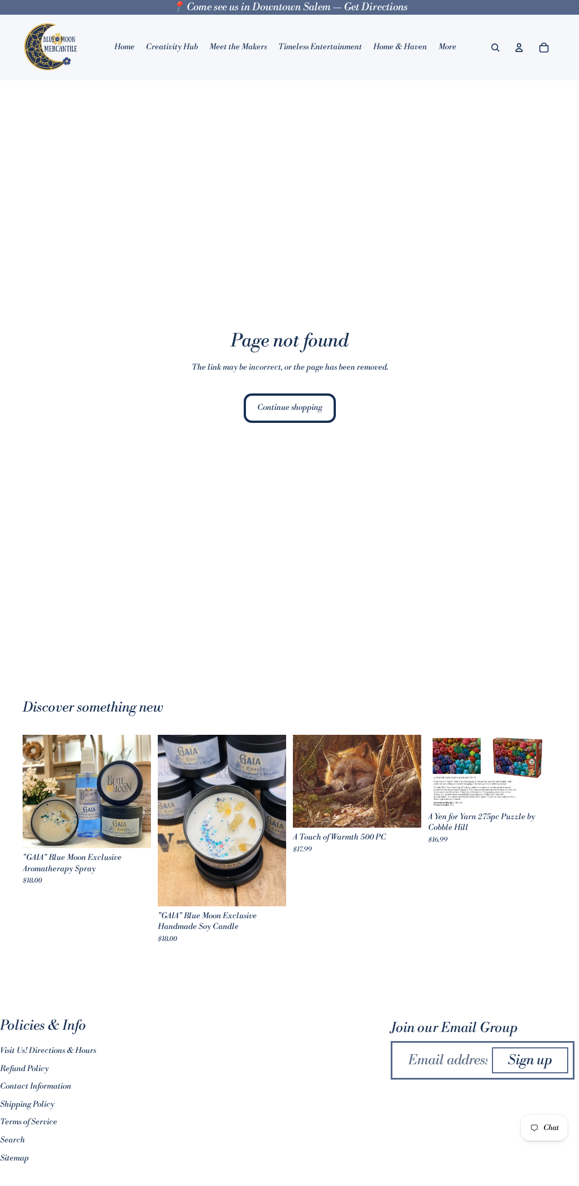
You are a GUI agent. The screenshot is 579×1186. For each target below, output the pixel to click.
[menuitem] (447, 47)
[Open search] (495, 47)
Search (12, 1140)
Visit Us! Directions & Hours (48, 1051)
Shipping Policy (27, 1104)
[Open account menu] (519, 47)
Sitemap (14, 1158)
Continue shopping (289, 408)
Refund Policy (24, 1069)
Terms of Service (28, 1122)
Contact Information (35, 1086)
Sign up (530, 1060)
